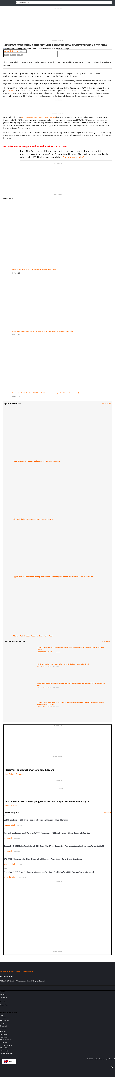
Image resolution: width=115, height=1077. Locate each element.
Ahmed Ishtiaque (11, 877)
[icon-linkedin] (9, 988)
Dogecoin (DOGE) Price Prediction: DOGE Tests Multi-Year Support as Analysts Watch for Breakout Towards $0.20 (46, 393)
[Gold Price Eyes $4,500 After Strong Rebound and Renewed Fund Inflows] (59, 204)
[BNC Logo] (57, 967)
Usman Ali (8, 838)
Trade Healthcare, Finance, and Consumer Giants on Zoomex (36, 461)
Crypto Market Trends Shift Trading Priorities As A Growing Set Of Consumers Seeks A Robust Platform (53, 577)
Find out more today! (73, 157)
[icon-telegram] (5, 988)
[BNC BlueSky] (24, 988)
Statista (12, 90)
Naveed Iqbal (9, 825)
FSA (6, 55)
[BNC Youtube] (17, 988)
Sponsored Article (44, 652)
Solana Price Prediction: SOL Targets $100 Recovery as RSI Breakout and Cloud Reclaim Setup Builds (42, 331)
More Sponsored (106, 403)
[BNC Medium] (20, 988)
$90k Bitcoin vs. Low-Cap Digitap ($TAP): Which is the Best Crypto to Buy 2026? (63, 664)
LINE (20, 55)
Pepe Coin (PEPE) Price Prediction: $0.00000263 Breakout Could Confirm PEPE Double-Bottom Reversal (49, 872)
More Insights (107, 812)
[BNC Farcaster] (28, 988)
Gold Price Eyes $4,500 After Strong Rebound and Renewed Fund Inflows (34, 269)
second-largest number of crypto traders (38, 117)
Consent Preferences (6, 1054)
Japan (12, 55)
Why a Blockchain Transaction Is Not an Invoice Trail (33, 519)
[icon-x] (13, 988)
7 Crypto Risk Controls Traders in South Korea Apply (33, 636)
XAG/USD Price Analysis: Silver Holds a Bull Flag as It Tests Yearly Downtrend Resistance (43, 859)
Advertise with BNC (57, 40)
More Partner (106, 641)
